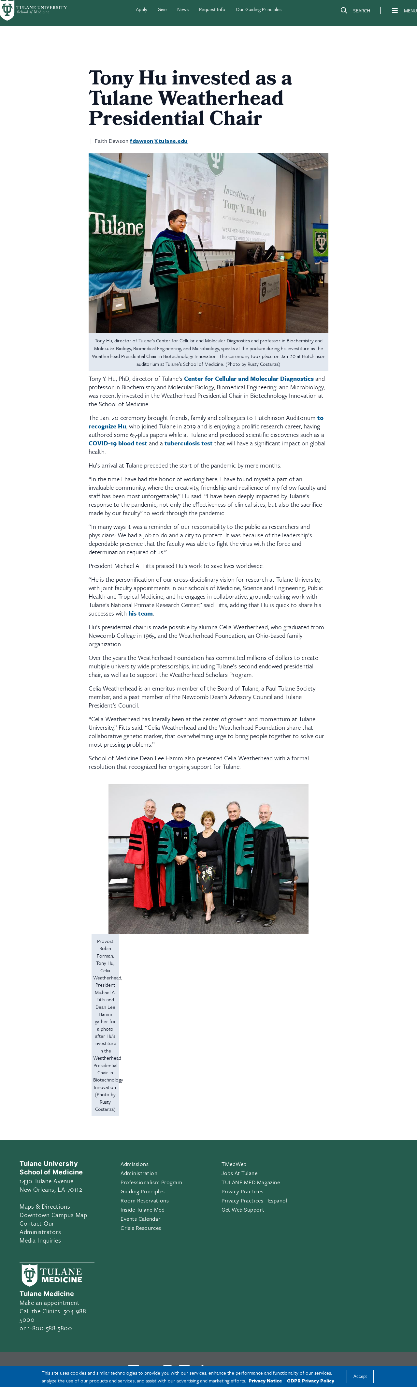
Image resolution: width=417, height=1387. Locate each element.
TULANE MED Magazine (251, 1182)
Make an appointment (49, 1302)
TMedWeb (234, 1164)
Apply (141, 9)
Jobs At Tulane (240, 1173)
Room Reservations (145, 1200)
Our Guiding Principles (258, 9)
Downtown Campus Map (53, 1214)
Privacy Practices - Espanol (255, 1200)
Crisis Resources (141, 1228)
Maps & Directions (45, 1206)
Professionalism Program (151, 1182)
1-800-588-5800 (50, 1327)
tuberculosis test (189, 443)
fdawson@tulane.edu (159, 141)
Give (162, 9)
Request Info (212, 9)
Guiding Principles (143, 1191)
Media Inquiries (40, 1240)
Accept (360, 1376)
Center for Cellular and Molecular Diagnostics (249, 378)
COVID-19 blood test (118, 443)
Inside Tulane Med (143, 1209)
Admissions (135, 1164)
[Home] (34, 10)
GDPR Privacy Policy (310, 1380)
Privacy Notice (265, 1380)
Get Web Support (243, 1209)
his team (140, 613)
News (183, 9)
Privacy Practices (242, 1191)
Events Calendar (140, 1219)
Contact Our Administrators (40, 1227)
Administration (139, 1173)
